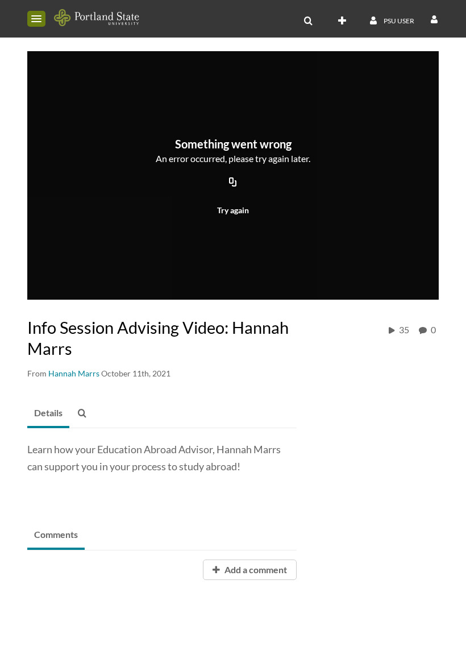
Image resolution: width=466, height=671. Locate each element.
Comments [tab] (56, 534)
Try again (233, 210)
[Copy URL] (233, 183)
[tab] (48, 413)
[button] (36, 19)
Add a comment (255, 569)
